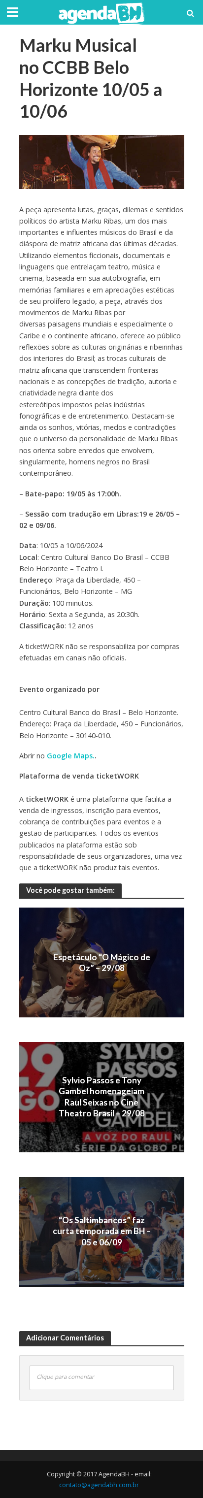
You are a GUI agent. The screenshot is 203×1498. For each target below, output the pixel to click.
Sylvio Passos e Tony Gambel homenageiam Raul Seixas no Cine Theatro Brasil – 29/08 (102, 1096)
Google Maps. (71, 755)
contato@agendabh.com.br (99, 1485)
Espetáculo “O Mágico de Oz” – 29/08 (101, 962)
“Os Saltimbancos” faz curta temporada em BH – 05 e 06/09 (102, 1231)
